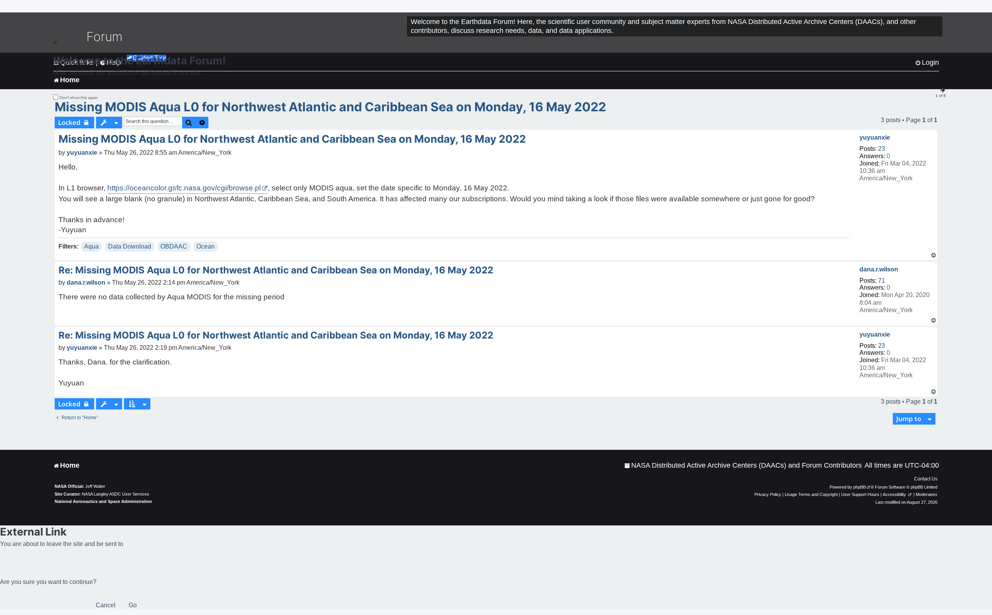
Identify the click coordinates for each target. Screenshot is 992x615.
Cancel (105, 605)
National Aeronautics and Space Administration (103, 501)
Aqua (91, 246)
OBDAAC (173, 246)
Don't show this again (79, 97)
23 (881, 148)
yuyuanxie (874, 137)
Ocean (205, 246)
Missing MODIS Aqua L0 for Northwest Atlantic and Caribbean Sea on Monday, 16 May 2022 (330, 106)
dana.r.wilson (878, 269)
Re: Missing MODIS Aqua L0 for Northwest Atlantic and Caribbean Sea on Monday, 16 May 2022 (276, 270)
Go (133, 605)
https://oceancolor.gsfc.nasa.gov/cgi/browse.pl (184, 188)
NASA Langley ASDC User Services (115, 494)
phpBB (859, 487)
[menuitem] (743, 465)
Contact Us (925, 479)
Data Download (129, 246)
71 (881, 280)
